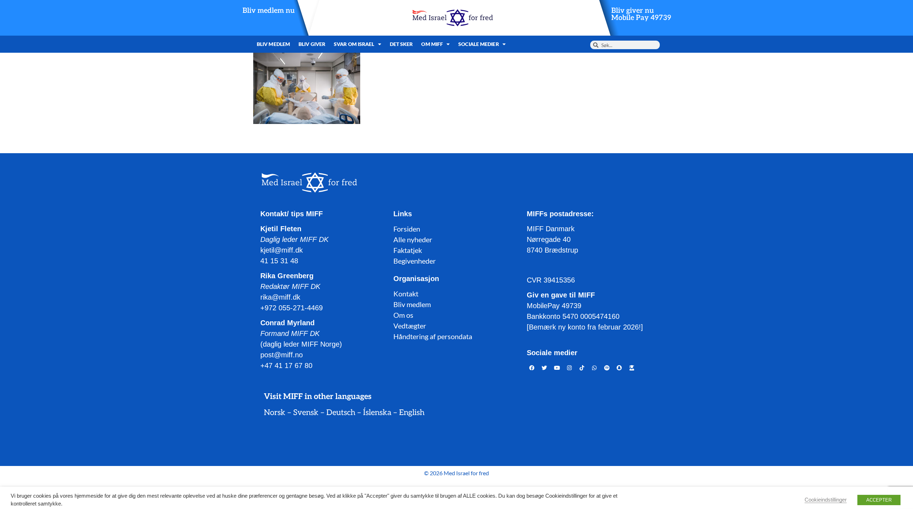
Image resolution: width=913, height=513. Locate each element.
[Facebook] (532, 367)
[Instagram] (569, 367)
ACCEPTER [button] (879, 500)
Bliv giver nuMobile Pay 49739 (641, 14)
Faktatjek (407, 250)
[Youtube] (557, 367)
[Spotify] (607, 367)
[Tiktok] (582, 367)
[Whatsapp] (594, 367)
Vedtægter (409, 325)
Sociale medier (478, 44)
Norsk (274, 412)
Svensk (305, 412)
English (411, 412)
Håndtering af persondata (432, 336)
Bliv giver (312, 44)
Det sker (401, 44)
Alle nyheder (412, 239)
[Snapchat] (619, 367)
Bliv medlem (273, 44)
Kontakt (405, 293)
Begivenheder (414, 260)
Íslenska (377, 412)
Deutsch (340, 412)
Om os (403, 315)
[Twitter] (544, 367)
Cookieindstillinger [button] (826, 500)
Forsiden (406, 228)
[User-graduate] (632, 367)
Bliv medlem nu (269, 10)
